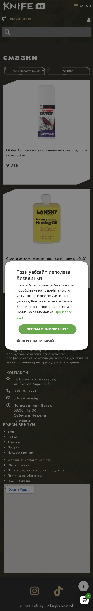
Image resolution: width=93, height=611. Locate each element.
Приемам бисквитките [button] (47, 329)
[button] (35, 341)
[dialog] (46, 305)
